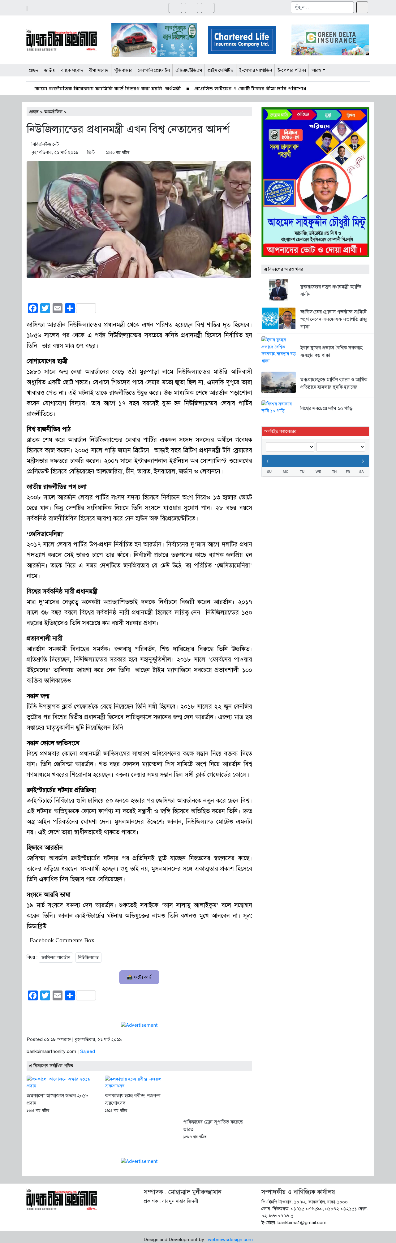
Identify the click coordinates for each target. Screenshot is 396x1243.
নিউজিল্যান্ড (88, 957)
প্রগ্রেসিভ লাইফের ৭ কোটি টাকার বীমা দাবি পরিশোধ (249, 88)
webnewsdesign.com (230, 1239)
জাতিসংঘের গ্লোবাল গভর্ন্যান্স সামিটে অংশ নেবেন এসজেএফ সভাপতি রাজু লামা (333, 319)
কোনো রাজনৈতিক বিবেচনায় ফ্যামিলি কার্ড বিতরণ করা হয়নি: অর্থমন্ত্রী (107, 88)
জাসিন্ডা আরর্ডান (55, 957)
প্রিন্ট (91, 152)
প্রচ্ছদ (34, 111)
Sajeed (87, 1051)
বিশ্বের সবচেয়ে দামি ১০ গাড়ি (326, 408)
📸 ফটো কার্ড (139, 977)
